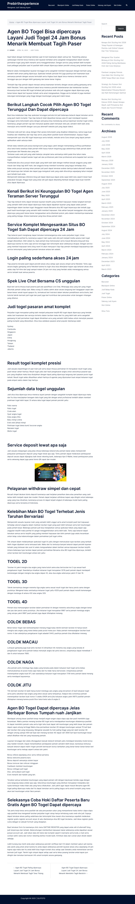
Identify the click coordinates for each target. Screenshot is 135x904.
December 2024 (108, 215)
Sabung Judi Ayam (104, 5)
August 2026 (107, 137)
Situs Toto (106, 311)
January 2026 (107, 164)
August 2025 (107, 184)
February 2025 (107, 207)
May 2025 (106, 195)
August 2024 (107, 230)
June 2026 (106, 145)
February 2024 (107, 254)
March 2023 (106, 269)
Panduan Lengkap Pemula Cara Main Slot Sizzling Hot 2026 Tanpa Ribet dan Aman (113, 75)
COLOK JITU (19, 685)
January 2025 (107, 211)
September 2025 (108, 180)
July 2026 (106, 141)
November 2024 (108, 219)
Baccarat (51, 5)
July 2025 (106, 188)
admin (12, 50)
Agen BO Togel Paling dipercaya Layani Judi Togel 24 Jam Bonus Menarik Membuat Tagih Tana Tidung (28, 870)
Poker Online (90, 5)
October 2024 (107, 223)
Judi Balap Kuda (77, 5)
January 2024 (107, 257)
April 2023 (106, 265)
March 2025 (106, 203)
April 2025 (106, 199)
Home (11, 22)
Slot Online (117, 5)
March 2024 (106, 250)
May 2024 (106, 242)
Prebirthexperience (23, 3)
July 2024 (106, 234)
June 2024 (106, 238)
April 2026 (106, 153)
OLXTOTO (41, 898)
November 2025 (108, 172)
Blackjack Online (63, 5)
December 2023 (108, 261)
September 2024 (108, 226)
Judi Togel (34, 50)
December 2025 (108, 168)
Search (104, 24)
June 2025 (106, 191)
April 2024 (106, 246)
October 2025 (107, 176)
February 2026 (107, 160)
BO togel (30, 90)
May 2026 (106, 149)
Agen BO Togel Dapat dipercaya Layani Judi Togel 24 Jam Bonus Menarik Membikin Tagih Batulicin (73, 870)
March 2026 (106, 157)
